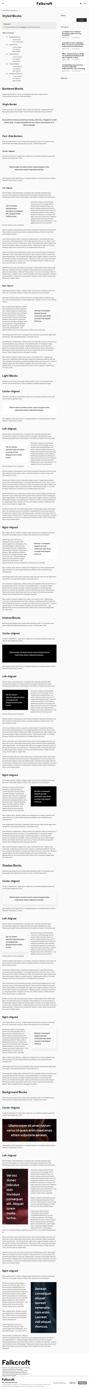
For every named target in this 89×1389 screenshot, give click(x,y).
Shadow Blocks (14, 64)
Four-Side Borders (18, 42)
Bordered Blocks (14, 37)
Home (3, 10)
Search (63, 15)
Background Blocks (15, 73)
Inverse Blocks (14, 54)
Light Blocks (13, 44)
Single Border (17, 39)
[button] (3, 3)
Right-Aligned (17, 51)
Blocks (8, 10)
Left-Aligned (16, 49)
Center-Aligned (17, 47)
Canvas (23, 27)
